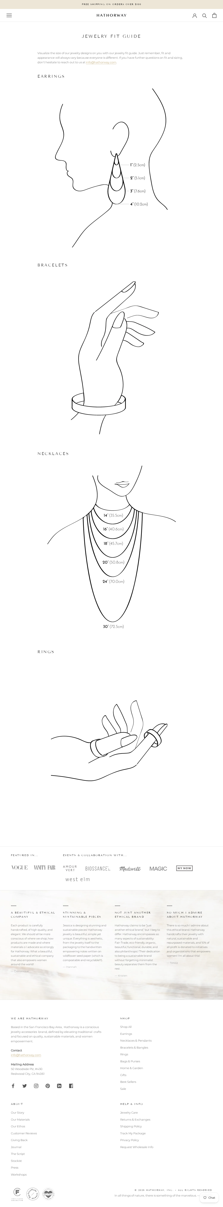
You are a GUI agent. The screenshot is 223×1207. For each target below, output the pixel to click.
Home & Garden (131, 1068)
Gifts (123, 1075)
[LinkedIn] (59, 1085)
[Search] (204, 15)
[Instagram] (36, 1085)
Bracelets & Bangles (134, 1047)
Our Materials (20, 1119)
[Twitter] (24, 1085)
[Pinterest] (48, 1085)
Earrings (126, 1033)
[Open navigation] (9, 15)
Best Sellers (128, 1081)
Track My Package (133, 1133)
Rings (124, 1054)
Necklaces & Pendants (136, 1040)
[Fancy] (71, 1085)
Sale (123, 1088)
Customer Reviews (24, 1133)
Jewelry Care (129, 1112)
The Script (18, 1153)
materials (17, 947)
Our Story (17, 1112)
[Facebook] (13, 1085)
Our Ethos (18, 1126)
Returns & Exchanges (135, 1119)
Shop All (126, 1026)
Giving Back (19, 1140)
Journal (16, 1147)
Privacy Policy (129, 1140)
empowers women (35, 960)
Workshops (19, 1174)
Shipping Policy (131, 1126)
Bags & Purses (130, 1061)
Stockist (16, 1160)
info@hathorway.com (101, 62)
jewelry (79, 942)
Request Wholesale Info (136, 1147)
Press (14, 1167)
